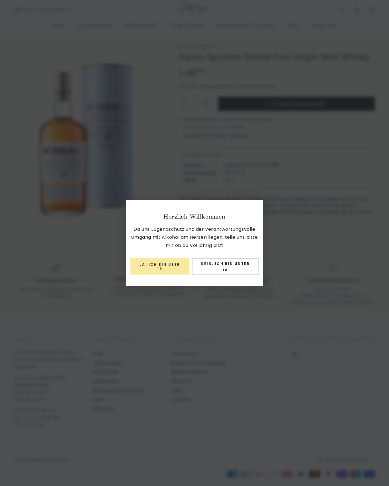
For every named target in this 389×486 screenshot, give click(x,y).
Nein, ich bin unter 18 (225, 266)
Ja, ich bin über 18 (160, 266)
